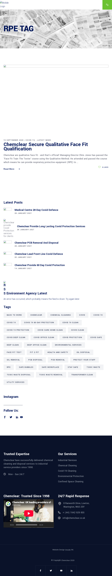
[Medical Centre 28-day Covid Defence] (8, 212)
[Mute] (46, 524)
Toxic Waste (93, 367)
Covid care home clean (50, 330)
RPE (9, 367)
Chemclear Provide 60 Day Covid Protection (40, 265)
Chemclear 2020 (67, 560)
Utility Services (15, 382)
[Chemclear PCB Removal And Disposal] (8, 245)
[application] (29, 513)
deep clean (13, 345)
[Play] (7, 524)
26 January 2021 (25, 229)
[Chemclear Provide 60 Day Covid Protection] (8, 267)
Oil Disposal (83, 352)
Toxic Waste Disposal (19, 375)
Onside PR (69, 550)
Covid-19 (30, 140)
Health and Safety (58, 352)
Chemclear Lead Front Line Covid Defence (39, 254)
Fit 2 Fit (34, 352)
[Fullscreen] (50, 524)
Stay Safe (73, 367)
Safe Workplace (50, 367)
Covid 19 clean (71, 322)
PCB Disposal (35, 360)
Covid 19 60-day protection (39, 322)
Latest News (44, 140)
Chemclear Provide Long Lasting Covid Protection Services (51, 226)
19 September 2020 (14, 140)
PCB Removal (58, 360)
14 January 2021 (23, 268)
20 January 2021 (23, 257)
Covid (82, 315)
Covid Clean (77, 330)
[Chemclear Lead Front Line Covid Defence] (8, 256)
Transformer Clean (82, 375)
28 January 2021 (23, 213)
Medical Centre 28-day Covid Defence (36, 210)
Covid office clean (44, 337)
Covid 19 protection (18, 330)
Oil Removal (13, 360)
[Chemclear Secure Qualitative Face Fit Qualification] (56, 99)
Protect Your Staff (84, 360)
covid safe (96, 337)
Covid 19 (11, 322)
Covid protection (72, 337)
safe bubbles (26, 367)
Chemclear (36, 315)
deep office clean (37, 345)
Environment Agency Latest (26, 293)
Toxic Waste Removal (51, 375)
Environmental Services (68, 345)
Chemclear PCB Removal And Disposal (36, 243)
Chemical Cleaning (61, 315)
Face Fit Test (14, 352)
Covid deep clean (16, 337)
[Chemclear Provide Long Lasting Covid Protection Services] (9, 228)
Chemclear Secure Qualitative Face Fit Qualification (46, 146)
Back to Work (14, 315)
